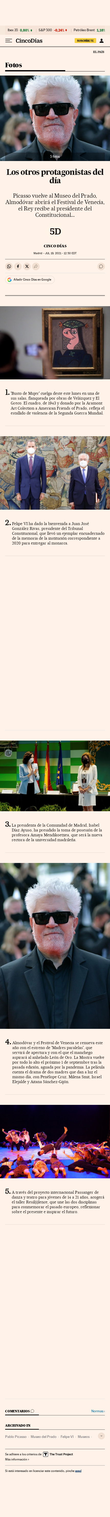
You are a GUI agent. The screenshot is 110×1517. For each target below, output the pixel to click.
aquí (78, 1471)
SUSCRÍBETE (85, 40)
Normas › (98, 1411)
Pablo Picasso (16, 1437)
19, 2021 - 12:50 (60, 253)
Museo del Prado (44, 1437)
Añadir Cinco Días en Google (32, 279)
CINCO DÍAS (55, 246)
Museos (84, 1437)
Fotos (13, 65)
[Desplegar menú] (8, 40)
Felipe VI (67, 1437)
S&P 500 (45, 30)
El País (98, 51)
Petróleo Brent (84, 30)
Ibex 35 (13, 30)
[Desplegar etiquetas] (101, 1436)
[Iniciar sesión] (101, 40)
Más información (16, 1459)
